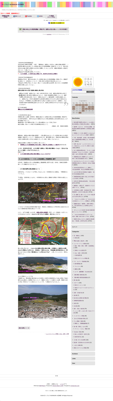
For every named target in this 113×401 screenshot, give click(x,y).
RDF (40, 385)
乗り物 (75, 280)
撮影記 (76, 269)
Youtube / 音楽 (77, 332)
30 (79, 112)
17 (83, 108)
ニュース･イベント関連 (80, 243)
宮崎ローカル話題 (79, 250)
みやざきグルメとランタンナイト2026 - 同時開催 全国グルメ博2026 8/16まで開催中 (83, 163)
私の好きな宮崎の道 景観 (80, 298)
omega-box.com (75, 385)
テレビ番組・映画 (78, 321)
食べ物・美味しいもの (79, 326)
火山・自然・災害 (79, 253)
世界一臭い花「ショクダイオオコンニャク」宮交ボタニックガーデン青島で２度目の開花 (83, 145)
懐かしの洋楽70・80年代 (81, 334)
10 (83, 106)
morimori (49, 34)
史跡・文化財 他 (78, 292)
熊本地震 (77, 255)
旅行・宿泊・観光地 (79, 308)
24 (83, 110)
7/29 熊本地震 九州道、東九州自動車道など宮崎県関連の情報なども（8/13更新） (83, 139)
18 (86, 108)
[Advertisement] (43, 48)
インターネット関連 (79, 315)
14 (73, 108)
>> (86, 101)
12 (89, 106)
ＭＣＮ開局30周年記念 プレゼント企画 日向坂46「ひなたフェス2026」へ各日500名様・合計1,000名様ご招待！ (83, 152)
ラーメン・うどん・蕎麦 (81, 328)
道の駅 (75, 295)
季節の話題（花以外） (79, 241)
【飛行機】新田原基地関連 (81, 277)
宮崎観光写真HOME (5, 16)
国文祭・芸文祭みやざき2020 (81, 342)
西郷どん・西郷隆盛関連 (81, 323)
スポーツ (76, 282)
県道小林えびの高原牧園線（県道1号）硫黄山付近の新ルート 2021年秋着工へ (44, 30)
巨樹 (76, 238)
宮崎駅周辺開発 (78, 300)
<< (79, 101)
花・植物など (77, 235)
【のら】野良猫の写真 (79, 318)
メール (62, 384)
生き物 (75, 306)
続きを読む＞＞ (23, 328)
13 (92, 106)
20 (92, 108)
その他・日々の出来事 (79, 340)
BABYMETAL (78, 336)
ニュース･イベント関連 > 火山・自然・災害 (57, 333)
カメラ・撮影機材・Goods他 (82, 271)
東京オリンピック (79, 285)
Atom (43, 385)
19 (89, 108)
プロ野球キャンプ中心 (51, 16)
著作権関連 (77, 263)
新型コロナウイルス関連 (81, 258)
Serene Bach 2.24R (58, 385)
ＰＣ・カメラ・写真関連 (80, 261)
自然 (75, 303)
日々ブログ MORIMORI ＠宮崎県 (13, 4)
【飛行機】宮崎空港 (79, 274)
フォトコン (77, 266)
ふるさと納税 (77, 345)
